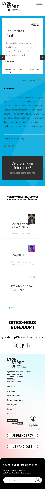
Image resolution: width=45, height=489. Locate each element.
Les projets (12, 404)
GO (37, 480)
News (9, 409)
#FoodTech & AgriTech (20, 233)
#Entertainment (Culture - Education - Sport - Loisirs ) (21, 263)
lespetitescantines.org (14, 138)
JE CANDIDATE (22, 446)
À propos (11, 391)
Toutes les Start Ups (27, 81)
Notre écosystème (15, 400)
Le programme (13, 395)
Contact (10, 413)
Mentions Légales (14, 381)
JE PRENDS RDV (22, 435)
